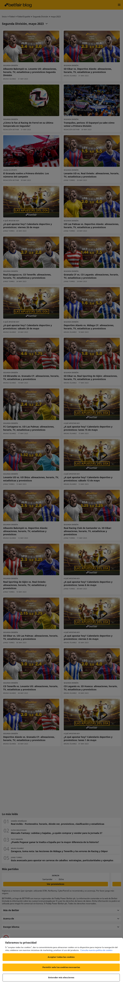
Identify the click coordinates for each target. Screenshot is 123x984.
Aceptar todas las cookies (61, 957)
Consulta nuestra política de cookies (96, 950)
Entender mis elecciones (61, 977)
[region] (61, 961)
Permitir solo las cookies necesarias (61, 967)
